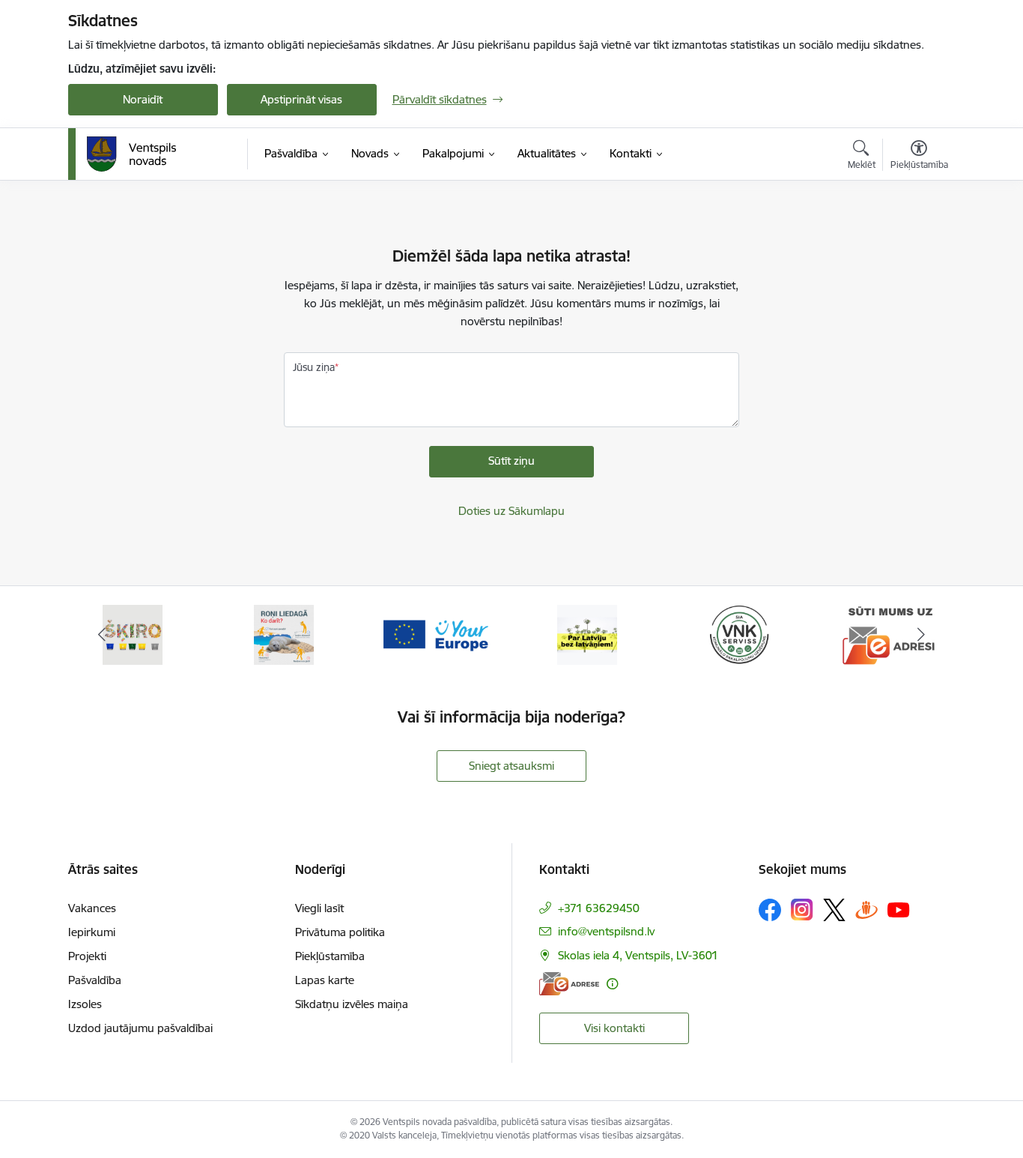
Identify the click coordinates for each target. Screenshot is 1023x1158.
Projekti (87, 956)
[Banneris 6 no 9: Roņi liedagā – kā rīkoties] (284, 634)
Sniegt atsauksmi (511, 766)
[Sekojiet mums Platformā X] (834, 910)
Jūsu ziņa (314, 367)
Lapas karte (324, 980)
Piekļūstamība (330, 956)
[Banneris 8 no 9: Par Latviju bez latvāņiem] (587, 634)
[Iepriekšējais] (102, 635)
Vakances (92, 908)
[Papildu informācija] (612, 983)
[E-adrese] (569, 983)
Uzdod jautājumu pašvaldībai (140, 1028)
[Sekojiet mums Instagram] (802, 909)
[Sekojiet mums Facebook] (770, 910)
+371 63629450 (599, 908)
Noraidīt (143, 99)
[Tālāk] (921, 635)
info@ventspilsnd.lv (606, 931)
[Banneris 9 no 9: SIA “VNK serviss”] (739, 634)
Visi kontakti (614, 1028)
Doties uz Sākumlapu (511, 511)
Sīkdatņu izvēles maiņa (351, 1004)
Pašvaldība (94, 980)
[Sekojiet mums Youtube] (898, 909)
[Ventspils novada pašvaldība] (132, 154)
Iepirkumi (91, 932)
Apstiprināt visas (301, 99)
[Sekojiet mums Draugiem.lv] (866, 909)
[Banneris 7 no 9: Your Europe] (435, 634)
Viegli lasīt (319, 908)
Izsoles (85, 1004)
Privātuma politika (340, 932)
